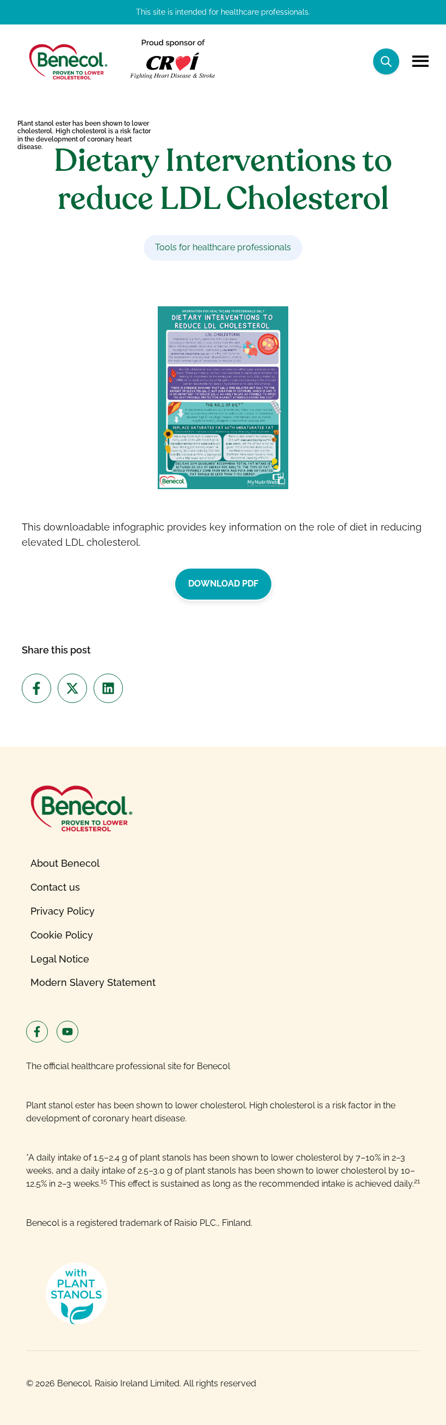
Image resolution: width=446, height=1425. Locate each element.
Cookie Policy (61, 935)
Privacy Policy (62, 911)
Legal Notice (59, 959)
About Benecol (65, 863)
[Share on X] (72, 688)
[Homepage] (67, 61)
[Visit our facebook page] (37, 1031)
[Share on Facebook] (36, 688)
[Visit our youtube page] (67, 1031)
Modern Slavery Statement (93, 982)
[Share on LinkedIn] (108, 688)
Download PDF (223, 583)
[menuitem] (93, 863)
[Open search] (386, 61)
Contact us (55, 887)
